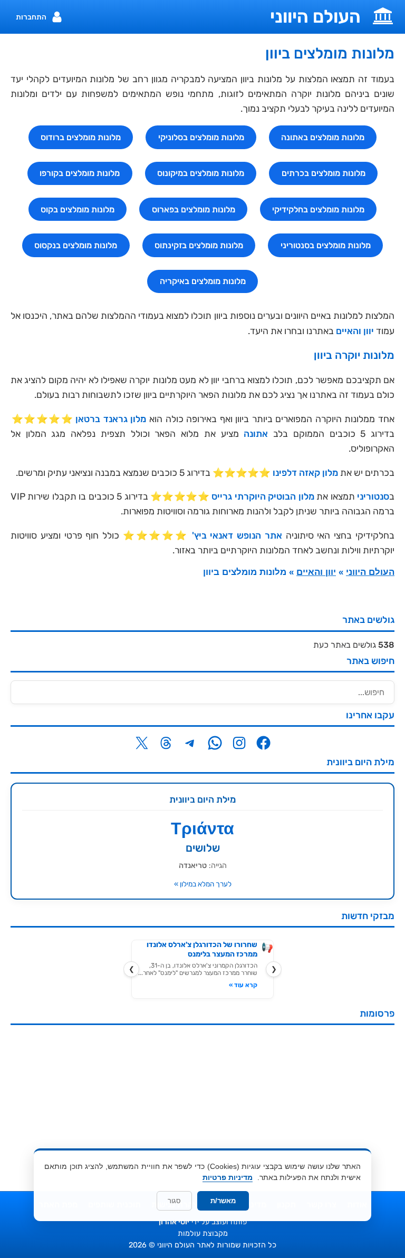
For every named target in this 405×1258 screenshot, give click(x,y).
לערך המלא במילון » (203, 884)
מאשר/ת (223, 1201)
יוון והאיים (355, 331)
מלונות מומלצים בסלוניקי (201, 137)
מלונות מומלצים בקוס (77, 209)
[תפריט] (382, 14)
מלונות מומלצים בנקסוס (75, 245)
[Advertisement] (202, 1107)
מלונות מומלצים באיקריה (203, 281)
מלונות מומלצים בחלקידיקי (318, 209)
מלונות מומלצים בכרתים (323, 173)
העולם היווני (315, 17)
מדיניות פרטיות (227, 1177)
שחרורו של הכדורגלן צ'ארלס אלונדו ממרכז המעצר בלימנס (202, 949)
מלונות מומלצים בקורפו (80, 173)
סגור (174, 1201)
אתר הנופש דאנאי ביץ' (237, 535)
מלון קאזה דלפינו (305, 472)
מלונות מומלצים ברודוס (81, 137)
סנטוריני (373, 496)
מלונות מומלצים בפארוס (193, 209)
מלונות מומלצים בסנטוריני (326, 245)
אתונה (256, 433)
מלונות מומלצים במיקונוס (200, 173)
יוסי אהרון (174, 1221)
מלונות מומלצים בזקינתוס (199, 245)
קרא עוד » (243, 985)
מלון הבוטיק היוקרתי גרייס (262, 496)
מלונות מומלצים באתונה (322, 137)
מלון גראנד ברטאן (110, 419)
